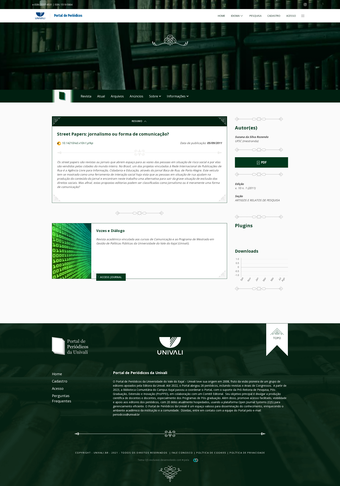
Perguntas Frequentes (57, 398)
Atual (101, 96)
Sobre (153, 96)
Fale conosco (182, 452)
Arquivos (117, 96)
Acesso (291, 16)
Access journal (111, 277)
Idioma (235, 16)
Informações (176, 96)
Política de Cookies (211, 452)
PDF (263, 162)
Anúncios (136, 96)
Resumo (137, 121)
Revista (86, 96)
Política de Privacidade (247, 452)
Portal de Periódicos (68, 15)
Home (221, 16)
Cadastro (273, 16)
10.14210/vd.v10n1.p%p (77, 143)
